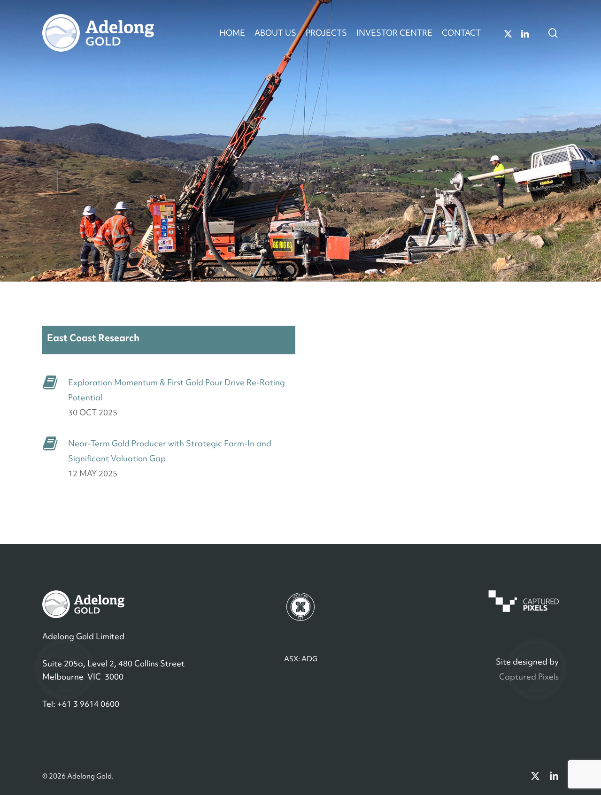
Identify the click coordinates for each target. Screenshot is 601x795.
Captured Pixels (529, 676)
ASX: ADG (300, 659)
